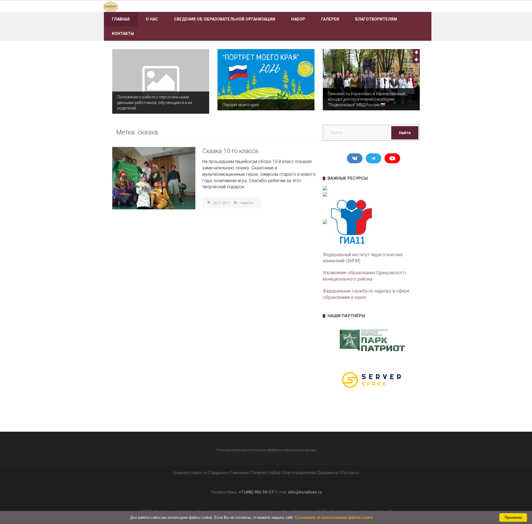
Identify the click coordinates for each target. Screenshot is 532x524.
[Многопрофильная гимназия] (156, 6)
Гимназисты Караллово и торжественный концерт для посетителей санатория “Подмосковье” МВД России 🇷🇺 (366, 99)
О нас (152, 19)
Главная (121, 19)
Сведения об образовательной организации (224, 19)
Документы (328, 472)
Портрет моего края (240, 105)
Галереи (330, 19)
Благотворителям (376, 19)
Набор (298, 19)
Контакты (123, 33)
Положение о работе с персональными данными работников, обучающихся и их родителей (154, 102)
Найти (405, 133)
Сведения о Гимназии (229, 472)
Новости (246, 203)
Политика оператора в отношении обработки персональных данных (266, 450)
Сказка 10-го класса (230, 150)
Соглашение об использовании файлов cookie (334, 517)
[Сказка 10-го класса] (153, 177)
